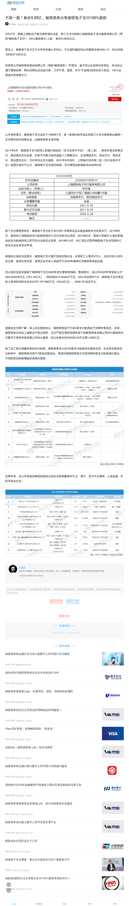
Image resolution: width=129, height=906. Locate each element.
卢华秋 (12, 24)
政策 (36, 9)
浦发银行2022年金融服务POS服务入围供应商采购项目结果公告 (43, 785)
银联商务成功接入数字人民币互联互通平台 (30, 822)
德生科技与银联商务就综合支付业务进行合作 (32, 672)
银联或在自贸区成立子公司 (21, 841)
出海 (58, 9)
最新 (13, 9)
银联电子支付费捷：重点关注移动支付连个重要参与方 (37, 859)
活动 (103, 9)
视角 (80, 9)
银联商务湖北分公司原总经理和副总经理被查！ (33, 710)
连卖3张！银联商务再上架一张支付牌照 (28, 747)
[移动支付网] (16, 4)
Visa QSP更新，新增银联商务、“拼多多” (29, 728)
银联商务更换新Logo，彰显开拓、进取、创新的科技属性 (39, 691)
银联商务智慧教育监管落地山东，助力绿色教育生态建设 (38, 803)
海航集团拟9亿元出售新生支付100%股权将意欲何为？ (37, 878)
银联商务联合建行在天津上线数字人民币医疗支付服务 (37, 654)
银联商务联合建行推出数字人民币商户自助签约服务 (36, 766)
